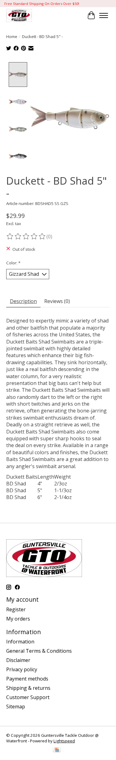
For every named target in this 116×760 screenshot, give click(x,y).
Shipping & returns (28, 688)
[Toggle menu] (103, 15)
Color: (13, 263)
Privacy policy (21, 669)
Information (20, 641)
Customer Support (27, 697)
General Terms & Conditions (39, 650)
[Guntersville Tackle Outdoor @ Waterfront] (19, 15)
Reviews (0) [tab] (57, 301)
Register (16, 609)
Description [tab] (23, 301)
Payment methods (27, 678)
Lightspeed (64, 741)
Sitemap (15, 706)
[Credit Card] (57, 750)
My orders (18, 618)
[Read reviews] (26, 236)
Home (11, 36)
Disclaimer (18, 660)
